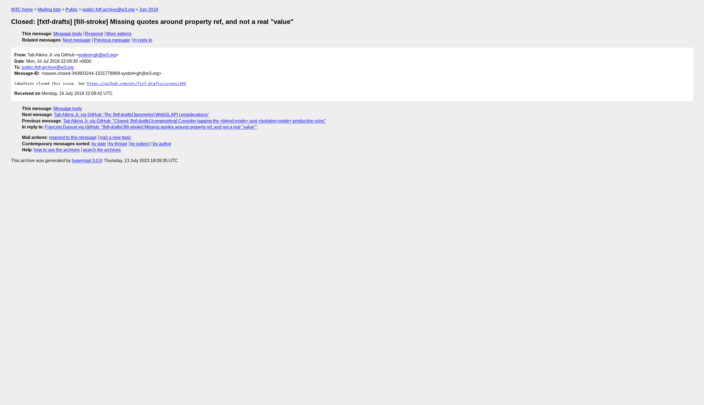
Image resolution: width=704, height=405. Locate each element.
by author (162, 143)
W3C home (22, 9)
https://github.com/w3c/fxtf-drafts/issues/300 (136, 83)
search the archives (102, 149)
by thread (118, 143)
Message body (67, 33)
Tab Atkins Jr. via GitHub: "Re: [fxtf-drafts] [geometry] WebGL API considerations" (131, 114)
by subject (140, 143)
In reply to (142, 40)
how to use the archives (57, 149)
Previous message (112, 40)
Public (71, 9)
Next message (77, 40)
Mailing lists (49, 9)
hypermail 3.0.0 (87, 160)
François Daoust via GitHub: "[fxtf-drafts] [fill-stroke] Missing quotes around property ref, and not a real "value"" (151, 127)
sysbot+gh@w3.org (97, 55)
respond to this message (73, 137)
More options (118, 33)
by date (99, 143)
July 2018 (148, 9)
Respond (94, 33)
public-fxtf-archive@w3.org (108, 9)
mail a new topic (115, 137)
